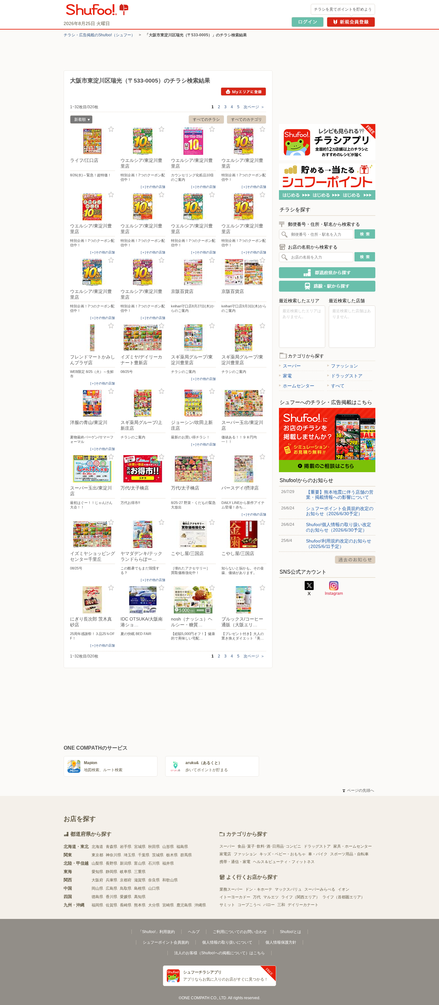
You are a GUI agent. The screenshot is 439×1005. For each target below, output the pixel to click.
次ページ (254, 107)
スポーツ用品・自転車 (349, 854)
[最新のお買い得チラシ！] (193, 403)
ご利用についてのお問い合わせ (240, 932)
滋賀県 (140, 880)
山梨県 (97, 863)
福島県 (182, 846)
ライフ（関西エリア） (300, 897)
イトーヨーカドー (235, 897)
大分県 (154, 905)
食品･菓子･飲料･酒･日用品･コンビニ (269, 846)
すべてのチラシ (206, 119)
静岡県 (111, 871)
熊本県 (140, 905)
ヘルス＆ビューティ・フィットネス (284, 862)
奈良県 (154, 880)
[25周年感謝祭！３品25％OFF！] (92, 599)
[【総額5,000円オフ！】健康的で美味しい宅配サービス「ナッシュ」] (193, 599)
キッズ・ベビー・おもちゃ (282, 854)
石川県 (154, 863)
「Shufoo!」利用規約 (156, 932)
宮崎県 (168, 905)
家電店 (225, 854)
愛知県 (97, 871)
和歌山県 (170, 880)
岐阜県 (125, 871)
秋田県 (154, 846)
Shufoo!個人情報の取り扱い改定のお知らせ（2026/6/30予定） (338, 527)
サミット (227, 905)
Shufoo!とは (290, 932)
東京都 (97, 855)
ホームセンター (298, 385)
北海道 (97, 846)
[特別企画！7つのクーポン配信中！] (143, 141)
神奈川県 (113, 855)
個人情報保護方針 (280, 942)
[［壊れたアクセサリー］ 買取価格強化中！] (193, 534)
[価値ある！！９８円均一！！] (243, 403)
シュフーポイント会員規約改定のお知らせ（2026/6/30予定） (339, 511)
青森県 (111, 846)
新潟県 (125, 863)
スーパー (292, 365)
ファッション (344, 365)
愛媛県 (125, 897)
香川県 (111, 897)
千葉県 (143, 855)
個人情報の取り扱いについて (227, 942)
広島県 (111, 888)
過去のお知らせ (355, 560)
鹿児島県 (184, 905)
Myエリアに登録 (243, 91)
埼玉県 (129, 855)
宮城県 (140, 846)
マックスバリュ (288, 889)
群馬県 (186, 855)
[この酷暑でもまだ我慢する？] (143, 534)
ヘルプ (194, 932)
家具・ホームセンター (352, 846)
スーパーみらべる (319, 889)
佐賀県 (111, 905)
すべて (338, 385)
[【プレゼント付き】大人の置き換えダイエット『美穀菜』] (243, 599)
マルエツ (271, 897)
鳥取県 (125, 888)
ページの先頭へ (358, 790)
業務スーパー (231, 889)
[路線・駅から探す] (327, 286)
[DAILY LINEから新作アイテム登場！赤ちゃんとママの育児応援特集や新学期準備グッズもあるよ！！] (243, 468)
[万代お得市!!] (143, 468)
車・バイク (317, 854)
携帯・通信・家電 (235, 862)
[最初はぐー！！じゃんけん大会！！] (92, 468)
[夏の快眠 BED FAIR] (143, 599)
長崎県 (125, 905)
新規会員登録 (351, 22)
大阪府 (97, 880)
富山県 (140, 863)
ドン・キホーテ (258, 889)
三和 (281, 905)
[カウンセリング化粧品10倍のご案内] (193, 141)
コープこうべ (249, 905)
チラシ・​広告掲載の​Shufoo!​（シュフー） (99, 35)
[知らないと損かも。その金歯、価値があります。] (243, 534)
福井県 (168, 863)
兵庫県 (111, 880)
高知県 (140, 897)
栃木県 (172, 855)
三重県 (140, 871)
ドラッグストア (347, 375)
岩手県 (125, 846)
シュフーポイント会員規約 (166, 942)
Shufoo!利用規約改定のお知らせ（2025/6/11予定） (338, 543)
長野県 (111, 863)
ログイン (307, 22)
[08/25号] (143, 337)
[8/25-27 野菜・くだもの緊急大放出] (193, 468)
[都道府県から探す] (327, 272)
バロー (269, 905)
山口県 (154, 888)
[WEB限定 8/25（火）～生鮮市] (92, 337)
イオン (343, 889)
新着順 (78, 120)
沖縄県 (200, 905)
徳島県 (97, 897)
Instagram (334, 588)
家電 (287, 375)
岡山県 (97, 888)
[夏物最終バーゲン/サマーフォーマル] (92, 403)
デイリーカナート (303, 905)
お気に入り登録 (111, 129)
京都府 (125, 880)
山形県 (168, 846)
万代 (257, 897)
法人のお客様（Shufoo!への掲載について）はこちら (219, 953)
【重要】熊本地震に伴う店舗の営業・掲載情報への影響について (339, 494)
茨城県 (158, 855)
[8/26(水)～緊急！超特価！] (92, 141)
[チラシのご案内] (193, 337)
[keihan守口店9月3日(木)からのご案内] (243, 272)
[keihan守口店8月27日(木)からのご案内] (193, 272)
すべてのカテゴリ (246, 119)
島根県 (140, 888)
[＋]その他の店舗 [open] (153, 187)
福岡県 (97, 905)
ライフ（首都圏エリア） (343, 897)
